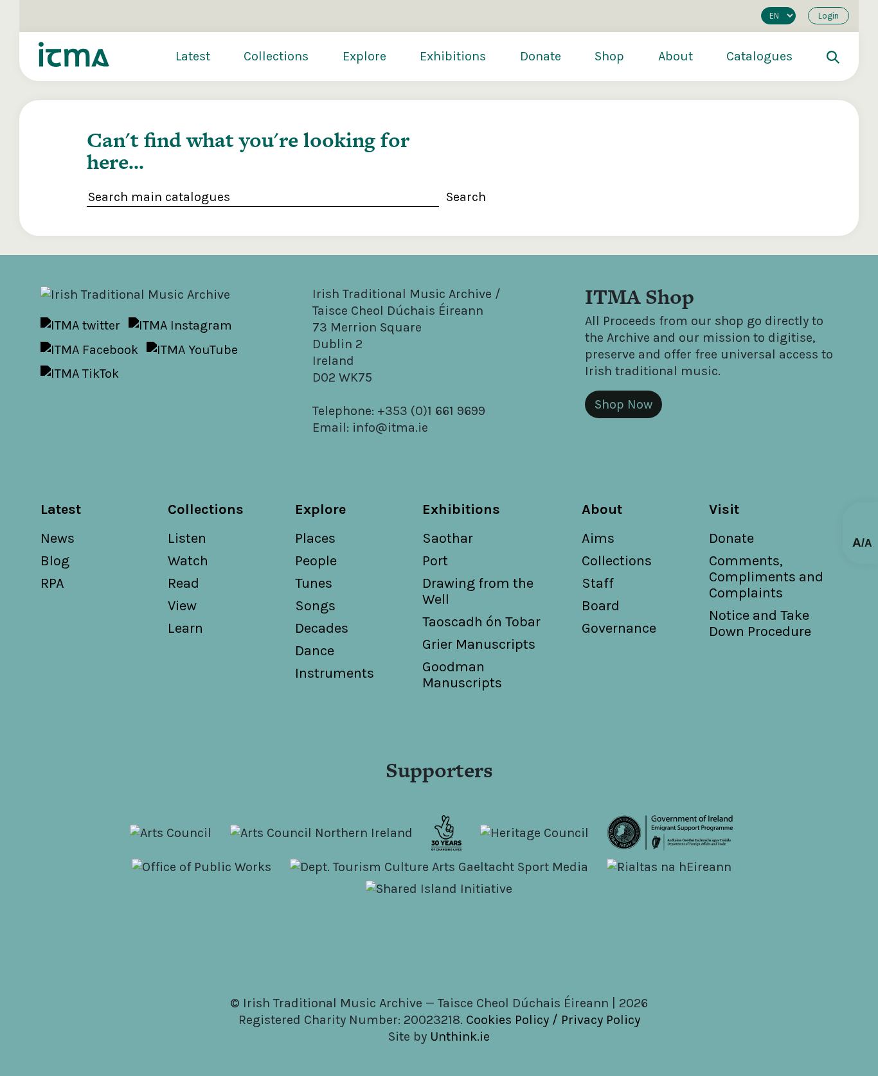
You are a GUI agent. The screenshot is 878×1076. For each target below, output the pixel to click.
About (675, 56)
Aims (598, 538)
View (182, 605)
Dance (314, 650)
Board (601, 605)
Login (828, 16)
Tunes (313, 583)
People (316, 560)
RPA (52, 583)
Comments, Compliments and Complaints (766, 576)
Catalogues (759, 56)
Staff (598, 583)
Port (435, 560)
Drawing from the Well (477, 591)
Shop (609, 56)
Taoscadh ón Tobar (481, 621)
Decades (321, 628)
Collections (276, 56)
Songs (315, 605)
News (57, 538)
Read (183, 583)
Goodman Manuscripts (462, 674)
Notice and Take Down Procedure (760, 623)
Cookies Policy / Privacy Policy (553, 1019)
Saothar (447, 538)
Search (466, 197)
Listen (187, 538)
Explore (364, 56)
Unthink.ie (460, 1036)
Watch (188, 560)
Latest (192, 56)
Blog (54, 560)
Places (315, 538)
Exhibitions (453, 56)
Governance (619, 628)
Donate (540, 56)
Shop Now (623, 404)
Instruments (334, 673)
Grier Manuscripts (478, 644)
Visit (724, 509)
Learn (185, 628)
